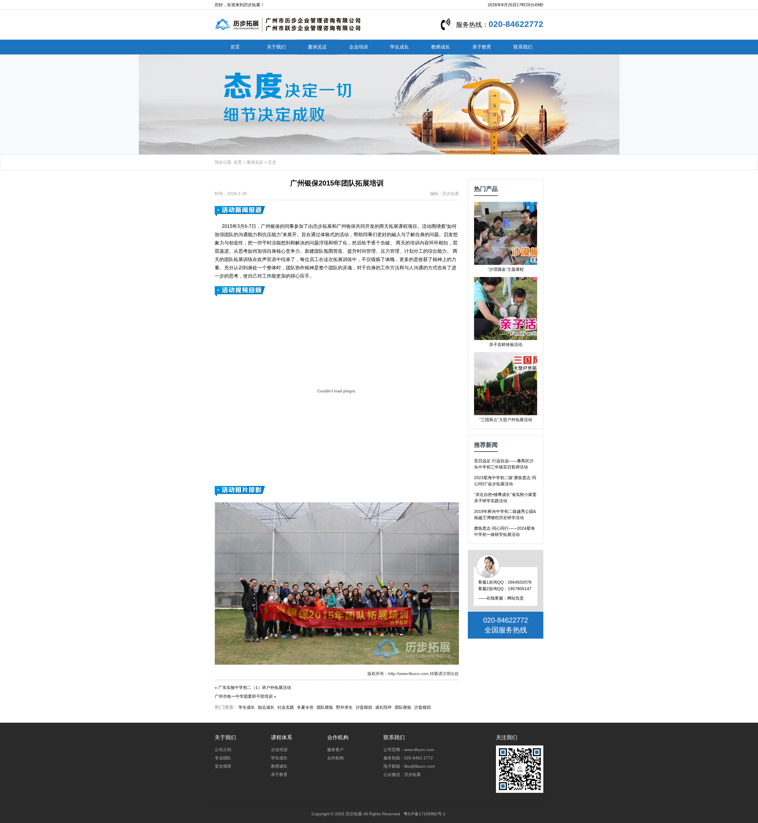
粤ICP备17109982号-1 (425, 813)
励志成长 (266, 707)
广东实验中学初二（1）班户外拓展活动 (254, 687)
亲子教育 (481, 46)
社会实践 (285, 707)
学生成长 (399, 46)
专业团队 (223, 758)
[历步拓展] (288, 24)
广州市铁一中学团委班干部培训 (244, 696)
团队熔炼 (325, 707)
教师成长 (440, 46)
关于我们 (276, 46)
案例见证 (317, 46)
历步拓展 (354, 813)
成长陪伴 (383, 707)
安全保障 (223, 766)
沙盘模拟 (364, 707)
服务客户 (335, 749)
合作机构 (335, 758)
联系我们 (522, 46)
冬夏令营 (305, 707)
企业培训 (358, 46)
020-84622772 (516, 24)
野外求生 (344, 707)
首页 (235, 46)
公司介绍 (223, 749)
